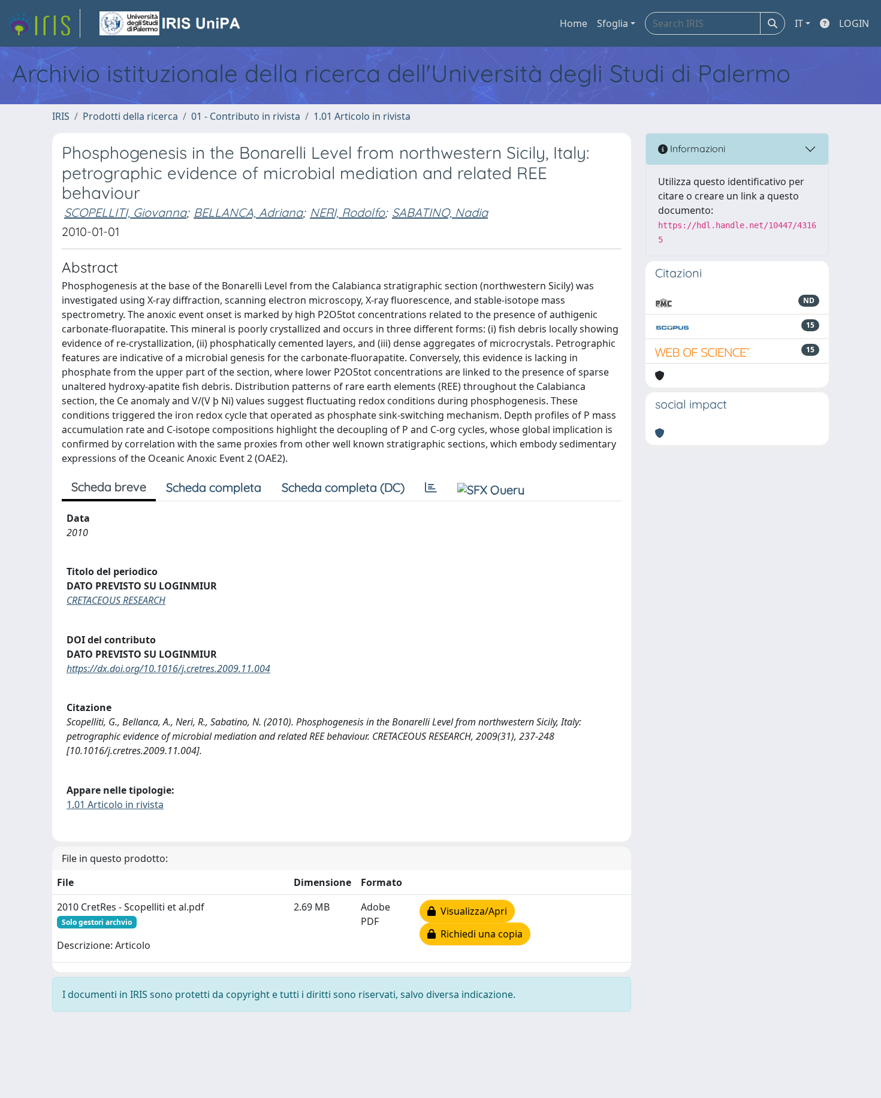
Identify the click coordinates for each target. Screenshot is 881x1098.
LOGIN (854, 23)
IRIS (61, 116)
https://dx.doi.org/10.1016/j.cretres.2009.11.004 (168, 668)
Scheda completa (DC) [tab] (343, 487)
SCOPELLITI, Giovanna (125, 212)
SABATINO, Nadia (440, 212)
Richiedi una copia (479, 933)
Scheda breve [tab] (108, 486)
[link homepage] (43, 23)
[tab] (431, 487)
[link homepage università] (171, 23)
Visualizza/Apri (471, 911)
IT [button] (799, 23)
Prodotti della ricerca (130, 116)
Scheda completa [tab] (213, 487)
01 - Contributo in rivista (245, 116)
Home (573, 23)
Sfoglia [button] (612, 23)
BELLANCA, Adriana (248, 212)
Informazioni (696, 149)
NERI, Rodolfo (347, 212)
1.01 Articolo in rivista (362, 116)
